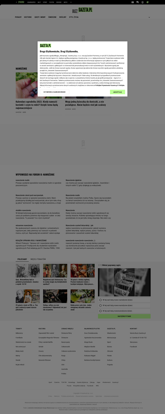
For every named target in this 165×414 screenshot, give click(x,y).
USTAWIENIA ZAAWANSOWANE (54, 92)
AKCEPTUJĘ (117, 92)
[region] (82, 68)
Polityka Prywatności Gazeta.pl (106, 85)
